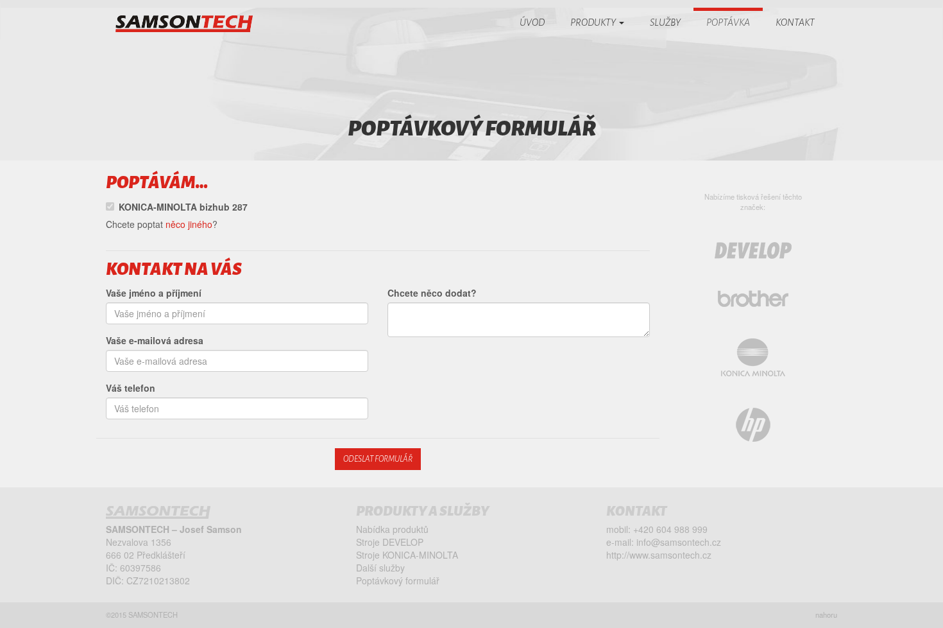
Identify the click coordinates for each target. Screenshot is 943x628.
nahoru (826, 614)
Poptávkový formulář (397, 580)
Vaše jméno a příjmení (153, 292)
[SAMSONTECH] (184, 24)
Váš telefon (130, 387)
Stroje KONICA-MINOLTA (407, 554)
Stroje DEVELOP (389, 542)
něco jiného (189, 224)
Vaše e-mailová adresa (154, 340)
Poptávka (728, 22)
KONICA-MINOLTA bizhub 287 (183, 206)
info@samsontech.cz (678, 542)
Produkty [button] (594, 22)
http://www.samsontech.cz (658, 554)
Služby (665, 22)
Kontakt (795, 22)
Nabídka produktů (392, 529)
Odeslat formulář (377, 459)
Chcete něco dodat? (432, 292)
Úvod (532, 22)
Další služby (380, 567)
